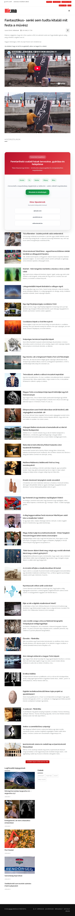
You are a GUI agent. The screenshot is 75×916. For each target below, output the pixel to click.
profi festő (42, 779)
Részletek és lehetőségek (37, 192)
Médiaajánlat (59, 909)
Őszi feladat (9, 850)
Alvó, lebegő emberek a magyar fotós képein (41, 656)
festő (56, 775)
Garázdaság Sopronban (13, 876)
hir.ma (10, 909)
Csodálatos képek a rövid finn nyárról (38, 322)
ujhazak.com (37, 211)
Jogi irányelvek (49, 909)
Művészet (16, 30)
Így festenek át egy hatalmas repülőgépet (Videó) (43, 498)
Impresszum (40, 909)
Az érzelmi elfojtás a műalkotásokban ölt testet (42, 568)
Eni (10, 30)
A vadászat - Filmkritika (32, 709)
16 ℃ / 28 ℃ (9, 1)
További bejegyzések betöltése (37, 762)
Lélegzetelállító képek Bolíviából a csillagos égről (43, 286)
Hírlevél (67, 911)
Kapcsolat (67, 909)
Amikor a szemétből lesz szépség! (36, 727)
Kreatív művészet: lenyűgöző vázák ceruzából (41, 480)
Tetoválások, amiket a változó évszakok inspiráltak (43, 374)
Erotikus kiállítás (29, 674)
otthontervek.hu (37, 223)
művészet (41, 775)
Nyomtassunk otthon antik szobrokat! (38, 586)
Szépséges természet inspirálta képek (38, 339)
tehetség (49, 775)
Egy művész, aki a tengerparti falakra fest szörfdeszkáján (46, 357)
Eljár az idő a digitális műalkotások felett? (39, 603)
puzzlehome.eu (37, 217)
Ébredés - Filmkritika (31, 638)
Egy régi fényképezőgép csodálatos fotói (40, 304)
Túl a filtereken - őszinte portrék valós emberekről (43, 234)
